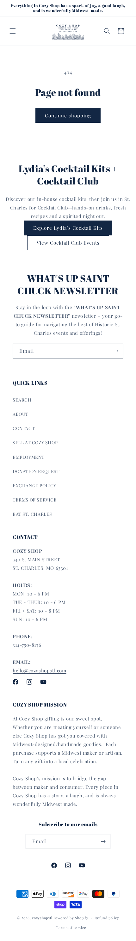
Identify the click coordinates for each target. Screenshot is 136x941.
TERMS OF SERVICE (35, 500)
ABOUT (20, 414)
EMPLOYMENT (29, 457)
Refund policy (107, 917)
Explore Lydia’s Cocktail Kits (68, 228)
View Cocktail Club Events (68, 243)
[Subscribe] (116, 351)
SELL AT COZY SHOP (35, 442)
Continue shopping (68, 115)
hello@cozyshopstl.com (39, 670)
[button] (13, 31)
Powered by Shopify (71, 917)
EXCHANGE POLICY (34, 486)
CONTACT (24, 428)
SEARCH (22, 400)
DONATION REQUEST (36, 471)
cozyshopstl (42, 917)
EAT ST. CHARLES (32, 514)
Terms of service (71, 927)
